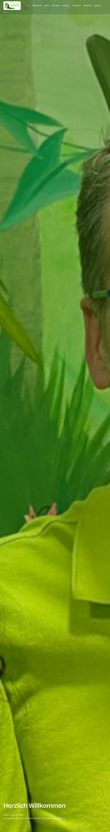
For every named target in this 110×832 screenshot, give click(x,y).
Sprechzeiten (37, 5)
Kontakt (98, 5)
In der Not (66, 5)
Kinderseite (88, 5)
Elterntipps (76, 5)
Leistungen (56, 5)
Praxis (46, 5)
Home (27, 5)
